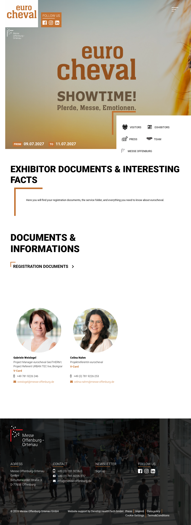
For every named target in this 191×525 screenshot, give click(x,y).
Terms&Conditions (158, 515)
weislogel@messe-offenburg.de (35, 381)
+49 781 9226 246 (27, 376)
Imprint (139, 511)
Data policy (153, 511)
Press (133, 139)
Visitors (135, 127)
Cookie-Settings (134, 515)
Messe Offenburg (140, 151)
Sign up (100, 471)
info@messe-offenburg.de (74, 481)
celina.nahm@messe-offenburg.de (94, 381)
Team (157, 139)
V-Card (17, 370)
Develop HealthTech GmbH (107, 511)
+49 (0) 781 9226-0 (69, 471)
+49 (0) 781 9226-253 (86, 376)
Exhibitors (162, 127)
